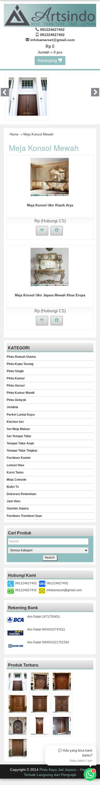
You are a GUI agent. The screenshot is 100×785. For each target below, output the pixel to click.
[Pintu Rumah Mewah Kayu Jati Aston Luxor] (62, 682)
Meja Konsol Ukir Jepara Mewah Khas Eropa (50, 295)
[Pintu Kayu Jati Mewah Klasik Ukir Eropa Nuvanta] (62, 704)
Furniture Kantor (19, 458)
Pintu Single (15, 371)
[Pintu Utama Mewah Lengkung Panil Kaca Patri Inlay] (18, 726)
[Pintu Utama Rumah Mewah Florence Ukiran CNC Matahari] (40, 682)
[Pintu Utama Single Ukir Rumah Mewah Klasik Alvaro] (18, 704)
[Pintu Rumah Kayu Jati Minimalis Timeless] (28, 96)
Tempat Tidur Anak (20, 443)
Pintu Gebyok (16, 400)
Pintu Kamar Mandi (20, 393)
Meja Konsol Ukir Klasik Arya (50, 205)
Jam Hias (14, 501)
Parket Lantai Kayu (21, 414)
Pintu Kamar (16, 378)
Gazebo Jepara (18, 508)
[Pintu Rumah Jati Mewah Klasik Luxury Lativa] (40, 704)
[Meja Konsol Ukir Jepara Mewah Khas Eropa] (50, 267)
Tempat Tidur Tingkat (22, 450)
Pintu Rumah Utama (21, 357)
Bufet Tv (13, 487)
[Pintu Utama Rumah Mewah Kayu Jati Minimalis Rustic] (18, 748)
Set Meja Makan (18, 429)
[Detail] (57, 230)
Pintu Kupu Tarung (20, 364)
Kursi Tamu (15, 472)
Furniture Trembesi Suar (24, 516)
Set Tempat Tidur (19, 436)
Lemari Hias (15, 465)
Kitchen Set (15, 422)
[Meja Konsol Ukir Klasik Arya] (50, 177)
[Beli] (42, 230)
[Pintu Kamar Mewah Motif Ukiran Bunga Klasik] (40, 726)
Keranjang (48, 60)
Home (14, 134)
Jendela (12, 407)
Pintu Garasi (16, 385)
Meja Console (16, 479)
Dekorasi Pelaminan (21, 494)
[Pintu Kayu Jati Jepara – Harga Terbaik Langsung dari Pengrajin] (50, 15)
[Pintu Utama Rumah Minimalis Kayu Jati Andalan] (62, 726)
